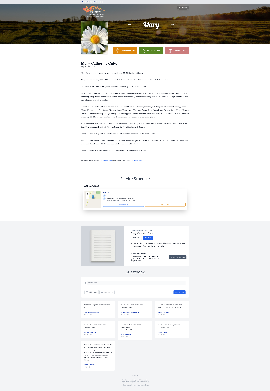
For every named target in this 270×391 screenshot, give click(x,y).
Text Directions (123, 205)
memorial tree (106, 160)
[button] (93, 197)
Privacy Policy (129, 382)
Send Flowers (165, 205)
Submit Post (179, 292)
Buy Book (148, 238)
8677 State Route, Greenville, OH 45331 (121, 200)
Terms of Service (141, 382)
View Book (136, 238)
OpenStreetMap (137, 385)
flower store (138, 160)
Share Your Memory (178, 257)
